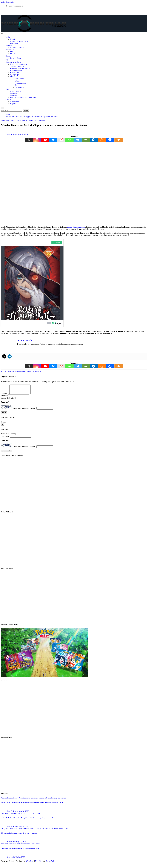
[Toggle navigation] (2, 33)
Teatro (17, 85)
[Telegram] (78, 140)
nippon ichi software (33, 371)
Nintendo (9, 45)
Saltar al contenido (7, 2)
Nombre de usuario (8, 434)
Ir (2, 424)
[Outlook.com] (94, 140)
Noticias (13, 39)
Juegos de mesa (20, 83)
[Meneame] (102, 140)
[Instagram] (37, 140)
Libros (17, 81)
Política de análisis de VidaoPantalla (23, 98)
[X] (29, 140)
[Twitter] (4, 356)
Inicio (8, 37)
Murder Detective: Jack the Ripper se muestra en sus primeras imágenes (32, 116)
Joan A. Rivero (12, 811)
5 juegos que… (15, 75)
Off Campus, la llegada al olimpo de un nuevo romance (19, 833)
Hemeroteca (19, 87)
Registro (13, 104)
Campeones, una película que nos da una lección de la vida (20, 848)
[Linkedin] (10, 356)
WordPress (30, 861)
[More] (118, 140)
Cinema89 (11, 857)
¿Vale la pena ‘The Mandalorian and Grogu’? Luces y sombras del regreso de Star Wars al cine (32, 802)
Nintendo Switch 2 (17, 48)
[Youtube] (45, 140)
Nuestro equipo (15, 91)
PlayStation (10, 50)
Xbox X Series (15, 58)
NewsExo (38, 861)
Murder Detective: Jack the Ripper (13, 371)
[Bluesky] (53, 140)
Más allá (13, 77)
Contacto (13, 95)
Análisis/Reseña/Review (19, 41)
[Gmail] (61, 140)
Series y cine (19, 79)
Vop (7, 89)
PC (7, 60)
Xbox (8, 56)
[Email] (86, 140)
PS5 (11, 52)
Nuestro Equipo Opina (18, 64)
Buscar (26, 110)
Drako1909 (11, 842)
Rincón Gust (14, 73)
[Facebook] (110, 140)
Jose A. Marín (12, 134)
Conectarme (14, 102)
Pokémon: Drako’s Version (20, 68)
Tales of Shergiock (17, 66)
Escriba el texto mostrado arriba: (24, 408)
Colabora (13, 93)
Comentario (5, 393)
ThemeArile (50, 861)
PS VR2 (13, 54)
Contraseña (5, 436)
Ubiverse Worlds (16, 70)
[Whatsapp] (69, 140)
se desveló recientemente (76, 227)
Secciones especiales (13, 62)
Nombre (4, 395)
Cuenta (8, 100)
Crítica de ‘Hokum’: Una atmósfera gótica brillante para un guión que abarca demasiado (30, 818)
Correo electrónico (8, 398)
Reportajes (14, 43)
